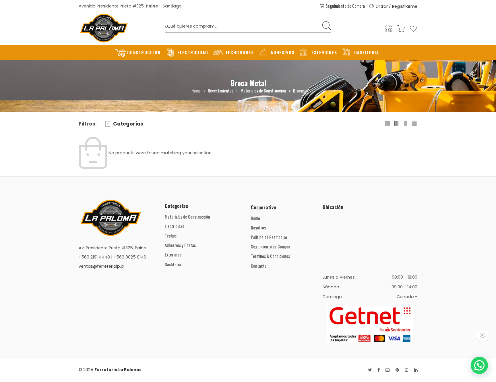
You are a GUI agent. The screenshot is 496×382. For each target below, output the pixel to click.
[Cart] (401, 30)
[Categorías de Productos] (389, 30)
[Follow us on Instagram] (406, 370)
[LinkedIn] (415, 370)
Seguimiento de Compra (345, 6)
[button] (479, 365)
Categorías (128, 123)
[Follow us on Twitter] (370, 370)
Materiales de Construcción (263, 91)
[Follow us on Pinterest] (397, 370)
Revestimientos (220, 91)
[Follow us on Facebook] (378, 370)
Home (196, 91)
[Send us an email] (387, 370)
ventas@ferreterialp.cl (101, 266)
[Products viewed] (482, 335)
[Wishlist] (413, 31)
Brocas (299, 91)
